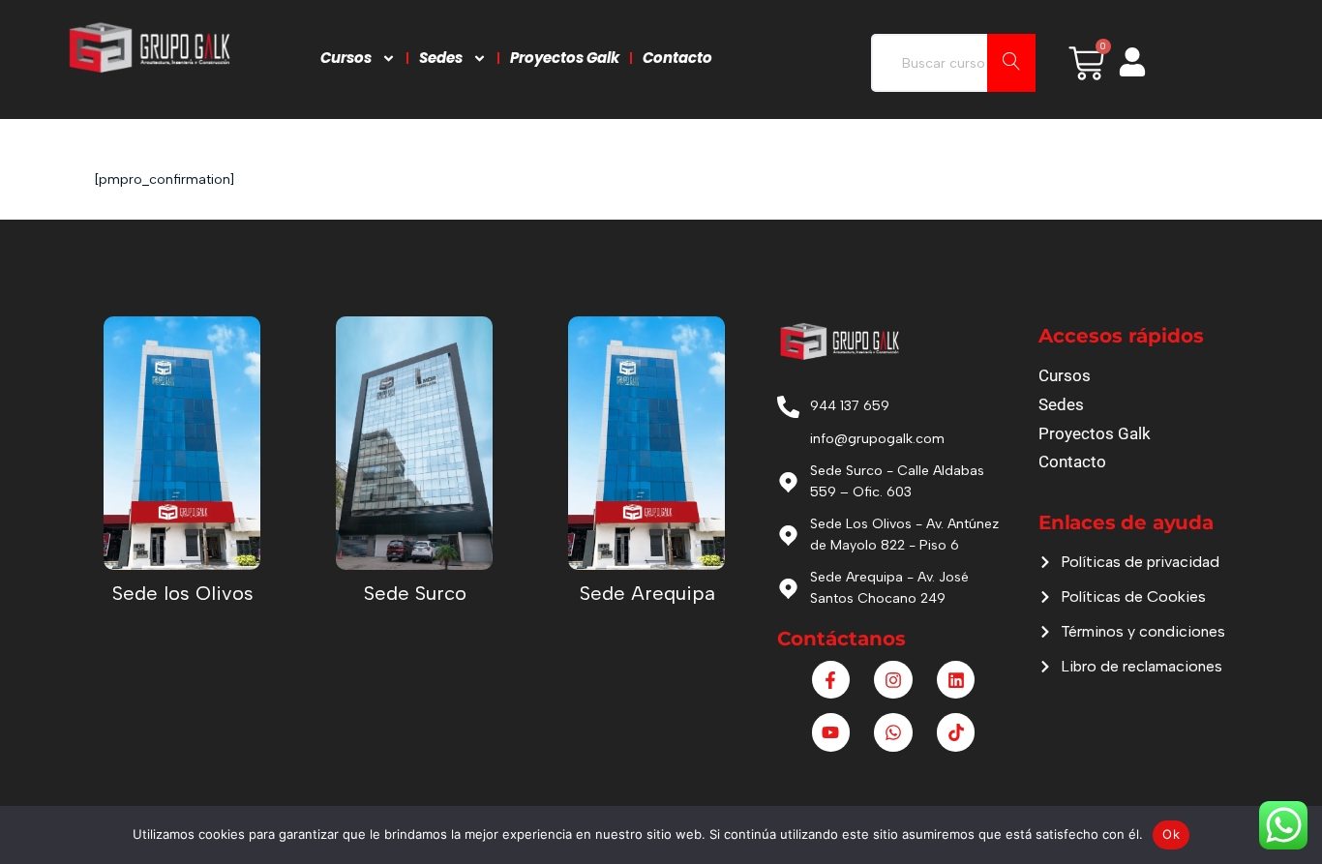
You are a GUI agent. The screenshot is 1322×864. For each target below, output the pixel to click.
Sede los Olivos (183, 593)
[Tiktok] (956, 732)
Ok (1171, 834)
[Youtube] (831, 732)
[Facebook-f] (831, 680)
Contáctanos (841, 638)
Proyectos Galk (564, 57)
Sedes (441, 57)
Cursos (346, 57)
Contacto (677, 57)
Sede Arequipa (647, 593)
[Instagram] (893, 680)
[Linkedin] (956, 680)
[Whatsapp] (893, 732)
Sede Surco (415, 593)
